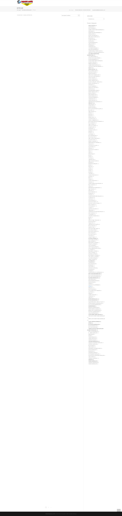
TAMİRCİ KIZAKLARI (92, 294)
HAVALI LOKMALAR (92, 79)
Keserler (90, 169)
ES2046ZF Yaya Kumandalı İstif (48, 129)
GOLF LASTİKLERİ (91, 245)
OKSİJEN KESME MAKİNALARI (93, 65)
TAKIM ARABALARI (92, 337)
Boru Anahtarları (91, 122)
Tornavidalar (91, 214)
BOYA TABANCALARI (92, 70)
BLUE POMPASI (91, 345)
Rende (89, 155)
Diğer (89, 218)
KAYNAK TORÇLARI (92, 62)
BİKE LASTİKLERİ (91, 241)
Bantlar (89, 217)
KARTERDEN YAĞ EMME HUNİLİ (94, 348)
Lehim (89, 152)
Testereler (90, 194)
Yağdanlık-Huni (91, 159)
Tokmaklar (90, 173)
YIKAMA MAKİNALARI (92, 361)
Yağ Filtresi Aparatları (92, 208)
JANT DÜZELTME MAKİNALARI (94, 275)
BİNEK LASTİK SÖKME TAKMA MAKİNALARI (96, 318)
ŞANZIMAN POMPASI (92, 352)
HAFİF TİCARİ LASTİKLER (93, 246)
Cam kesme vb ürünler (92, 145)
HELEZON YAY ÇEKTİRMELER (93, 285)
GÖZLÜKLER (90, 266)
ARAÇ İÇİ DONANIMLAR (93, 331)
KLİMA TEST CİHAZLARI (92, 87)
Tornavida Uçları (91, 118)
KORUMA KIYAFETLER (92, 268)
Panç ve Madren (91, 204)
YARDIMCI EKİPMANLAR (93, 362)
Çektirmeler (90, 199)
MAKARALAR (90, 351)
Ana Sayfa (19, 10)
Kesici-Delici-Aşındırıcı (92, 231)
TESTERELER (90, 45)
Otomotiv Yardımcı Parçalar (94, 203)
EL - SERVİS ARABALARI (92, 332)
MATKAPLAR (90, 38)
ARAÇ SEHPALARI (91, 279)
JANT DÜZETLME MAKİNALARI (94, 273)
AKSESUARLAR (91, 27)
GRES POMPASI (91, 347)
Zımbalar (90, 182)
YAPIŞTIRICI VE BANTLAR (93, 215)
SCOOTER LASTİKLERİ (92, 258)
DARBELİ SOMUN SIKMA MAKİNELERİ (95, 29)
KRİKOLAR (90, 287)
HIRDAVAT (90, 103)
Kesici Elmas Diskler (92, 230)
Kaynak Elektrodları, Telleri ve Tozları (95, 301)
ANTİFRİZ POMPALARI (92, 344)
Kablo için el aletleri (92, 125)
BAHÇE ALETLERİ (91, 107)
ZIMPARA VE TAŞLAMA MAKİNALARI (95, 52)
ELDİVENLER (90, 265)
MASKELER (90, 270)
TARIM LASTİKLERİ (91, 259)
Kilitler (89, 151)
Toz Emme (90, 158)
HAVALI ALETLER (91, 69)
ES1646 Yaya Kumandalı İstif (26, 129)
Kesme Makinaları (92, 191)
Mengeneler (90, 193)
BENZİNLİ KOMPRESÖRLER (93, 307)
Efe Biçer (74, 513)
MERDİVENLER (91, 334)
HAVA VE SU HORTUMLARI (93, 76)
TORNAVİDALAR (91, 46)
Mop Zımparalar (91, 232)
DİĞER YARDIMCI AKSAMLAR (94, 308)
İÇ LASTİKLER (90, 249)
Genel (23, 34)
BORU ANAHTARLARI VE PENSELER (95, 121)
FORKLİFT (90, 283)
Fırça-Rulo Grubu (91, 139)
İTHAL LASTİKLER (91, 252)
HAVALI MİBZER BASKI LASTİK (94, 248)
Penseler (90, 132)
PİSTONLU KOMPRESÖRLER (93, 311)
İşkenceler (90, 190)
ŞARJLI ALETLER (91, 43)
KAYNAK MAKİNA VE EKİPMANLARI (95, 303)
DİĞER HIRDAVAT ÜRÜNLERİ (93, 142)
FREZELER (90, 162)
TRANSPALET (90, 296)
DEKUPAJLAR (90, 31)
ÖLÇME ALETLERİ (91, 39)
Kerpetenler (90, 128)
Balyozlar (90, 166)
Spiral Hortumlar (91, 221)
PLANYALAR (90, 41)
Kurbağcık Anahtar (92, 129)
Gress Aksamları (91, 200)
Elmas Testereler (91, 225)
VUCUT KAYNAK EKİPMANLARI (94, 304)
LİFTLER (89, 323)
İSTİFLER (25, 34)
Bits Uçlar (90, 110)
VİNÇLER (90, 297)
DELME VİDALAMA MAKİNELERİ (94, 32)
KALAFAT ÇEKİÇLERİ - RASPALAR (94, 82)
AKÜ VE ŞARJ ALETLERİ (92, 239)
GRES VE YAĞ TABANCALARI (93, 74)
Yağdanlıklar (90, 210)
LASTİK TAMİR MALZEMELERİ (94, 321)
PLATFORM (90, 292)
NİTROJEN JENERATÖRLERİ (93, 90)
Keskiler (90, 170)
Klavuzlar (90, 114)
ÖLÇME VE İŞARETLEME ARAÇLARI (95, 196)
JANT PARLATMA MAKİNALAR (94, 276)
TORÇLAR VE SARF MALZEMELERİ (94, 66)
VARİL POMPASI (91, 356)
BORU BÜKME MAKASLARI (93, 280)
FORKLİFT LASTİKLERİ (92, 244)
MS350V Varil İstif (70, 360)
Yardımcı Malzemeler (92, 175)
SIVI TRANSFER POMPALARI (93, 354)
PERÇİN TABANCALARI (92, 91)
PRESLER (90, 293)
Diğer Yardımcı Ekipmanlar (93, 138)
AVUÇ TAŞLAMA (91, 28)
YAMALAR (90, 359)
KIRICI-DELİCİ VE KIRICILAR (93, 36)
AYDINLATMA (91, 105)
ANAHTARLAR (91, 104)
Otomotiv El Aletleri (92, 201)
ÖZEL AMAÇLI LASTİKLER (93, 256)
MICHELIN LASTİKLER (92, 254)
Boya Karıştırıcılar (91, 137)
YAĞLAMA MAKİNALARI (93, 341)
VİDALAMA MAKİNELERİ (93, 49)
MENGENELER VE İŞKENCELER (94, 187)
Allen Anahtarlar (91, 213)
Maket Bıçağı (91, 153)
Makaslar (90, 131)
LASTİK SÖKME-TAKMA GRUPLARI (94, 314)
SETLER (89, 335)
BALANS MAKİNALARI (92, 325)
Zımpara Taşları (91, 237)
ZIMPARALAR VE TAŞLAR (93, 224)
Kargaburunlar (91, 127)
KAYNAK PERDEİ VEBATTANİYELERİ (95, 60)
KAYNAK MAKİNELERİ (92, 59)
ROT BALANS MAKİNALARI (93, 324)
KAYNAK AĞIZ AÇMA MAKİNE (94, 58)
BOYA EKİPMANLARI (92, 135)
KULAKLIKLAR (91, 269)
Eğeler (89, 177)
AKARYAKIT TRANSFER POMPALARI (95, 342)
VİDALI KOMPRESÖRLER (93, 313)
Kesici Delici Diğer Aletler (93, 228)
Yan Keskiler (90, 134)
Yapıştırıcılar (90, 222)
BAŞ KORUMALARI (92, 263)
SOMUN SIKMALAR (92, 96)
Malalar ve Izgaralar (92, 141)
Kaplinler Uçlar (91, 227)
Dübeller (90, 113)
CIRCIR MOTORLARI (92, 72)
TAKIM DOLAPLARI (92, 339)
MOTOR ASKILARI (91, 289)
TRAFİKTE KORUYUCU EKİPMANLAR (95, 272)
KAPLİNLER (90, 84)
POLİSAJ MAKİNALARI (92, 42)
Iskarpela (90, 148)
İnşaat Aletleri (91, 146)
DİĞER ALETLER (91, 34)
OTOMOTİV (90, 197)
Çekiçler (90, 168)
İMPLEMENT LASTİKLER (92, 251)
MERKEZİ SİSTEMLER (92, 63)
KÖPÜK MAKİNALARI (92, 349)
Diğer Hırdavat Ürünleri (93, 160)
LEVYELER (90, 176)
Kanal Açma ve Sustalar (93, 149)
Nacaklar (90, 172)
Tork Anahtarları (91, 206)
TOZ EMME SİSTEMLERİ (92, 48)
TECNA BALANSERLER (92, 97)
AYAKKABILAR (91, 262)
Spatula (89, 156)
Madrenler (90, 115)
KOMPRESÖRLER (91, 306)
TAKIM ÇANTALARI (92, 338)
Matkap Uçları (91, 117)
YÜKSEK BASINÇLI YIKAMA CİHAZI (95, 51)
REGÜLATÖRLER (91, 93)
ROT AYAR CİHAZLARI (92, 327)
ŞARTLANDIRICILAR (92, 94)
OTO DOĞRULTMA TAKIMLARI (94, 290)
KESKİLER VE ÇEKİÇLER (92, 163)
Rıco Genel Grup (91, 234)
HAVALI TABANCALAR (92, 80)
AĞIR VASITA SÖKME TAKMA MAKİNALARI (96, 316)
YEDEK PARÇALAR (91, 100)
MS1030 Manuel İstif (48, 360)
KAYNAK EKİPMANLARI (92, 299)
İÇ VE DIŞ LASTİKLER (92, 238)
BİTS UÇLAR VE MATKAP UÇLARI (94, 108)
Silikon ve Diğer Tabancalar (93, 220)
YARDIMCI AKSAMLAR (92, 358)
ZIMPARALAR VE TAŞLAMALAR (94, 101)
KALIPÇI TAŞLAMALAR (92, 35)
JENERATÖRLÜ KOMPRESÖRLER (94, 310)
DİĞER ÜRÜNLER (91, 282)
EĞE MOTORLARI (91, 73)
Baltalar (90, 165)
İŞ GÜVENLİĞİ (91, 261)
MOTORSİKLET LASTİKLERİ (93, 255)
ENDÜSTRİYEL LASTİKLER (93, 242)
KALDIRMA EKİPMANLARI (26, 10)
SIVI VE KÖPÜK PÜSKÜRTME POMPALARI (96, 355)
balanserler (90, 144)
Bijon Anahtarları (91, 184)
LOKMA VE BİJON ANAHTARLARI (94, 183)
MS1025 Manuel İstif (26, 360)
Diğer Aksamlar (91, 111)
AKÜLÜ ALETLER (91, 25)
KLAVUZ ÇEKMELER (92, 86)
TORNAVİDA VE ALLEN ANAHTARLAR (95, 211)
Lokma (89, 186)
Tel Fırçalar (90, 235)
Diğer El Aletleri (91, 124)
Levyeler (90, 179)
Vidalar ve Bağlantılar (92, 120)
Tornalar (90, 207)
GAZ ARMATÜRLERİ (92, 56)
